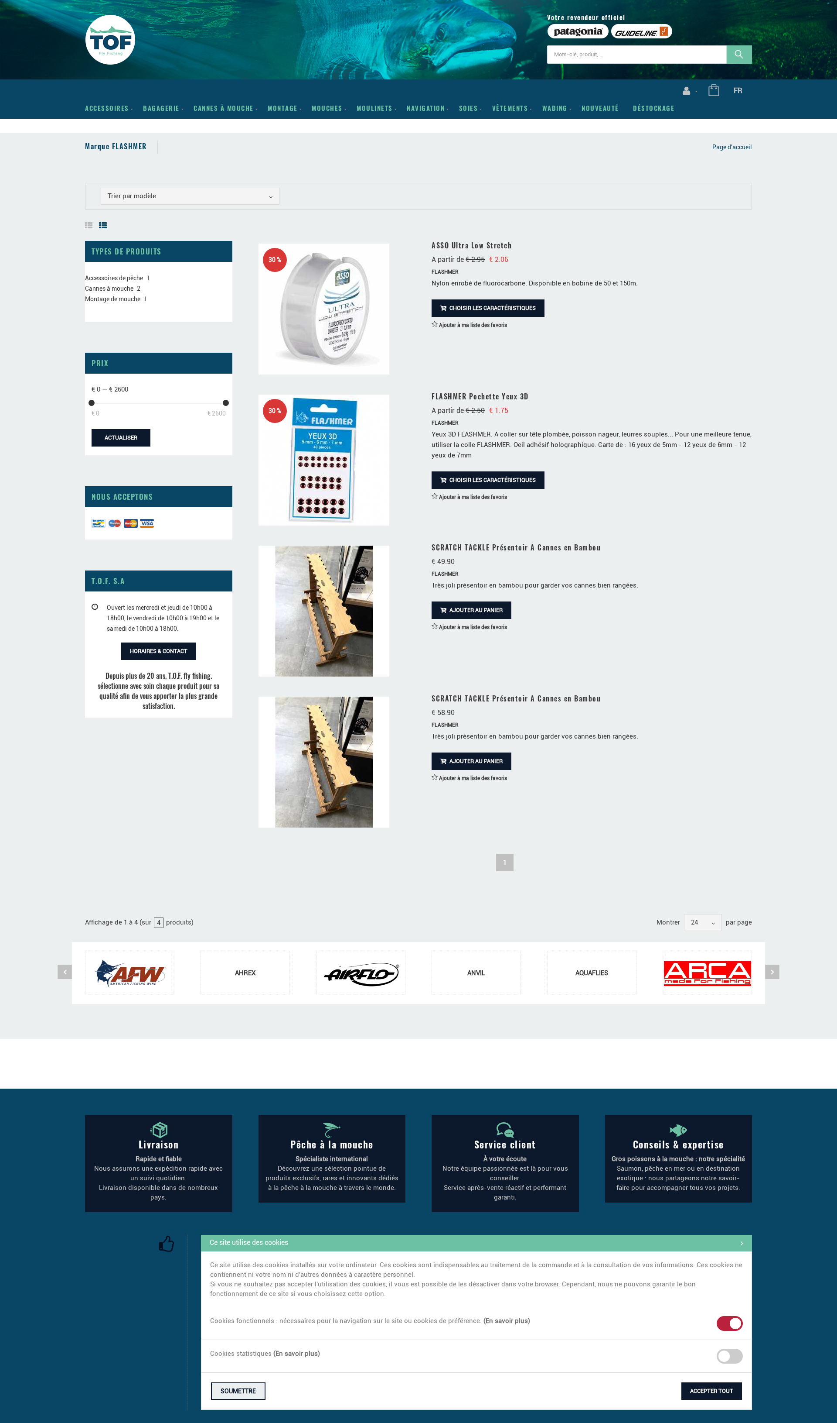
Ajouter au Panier (475, 610)
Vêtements (510, 108)
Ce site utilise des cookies (249, 1242)
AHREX (245, 973)
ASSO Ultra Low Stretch (472, 245)
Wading (555, 108)
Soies (468, 108)
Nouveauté (600, 108)
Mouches (327, 108)
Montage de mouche (112, 299)
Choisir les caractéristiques (492, 308)
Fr (738, 90)
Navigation (426, 108)
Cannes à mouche (224, 108)
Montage (283, 108)
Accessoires (107, 108)
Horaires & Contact (158, 651)
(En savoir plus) (506, 1321)
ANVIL (476, 973)
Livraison (159, 1144)
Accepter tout (711, 1391)
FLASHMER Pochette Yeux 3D (480, 396)
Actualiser (121, 437)
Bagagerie (161, 108)
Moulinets (375, 108)
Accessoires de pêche (114, 278)
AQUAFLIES (591, 973)
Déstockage (653, 108)
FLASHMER (445, 272)
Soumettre (238, 1391)
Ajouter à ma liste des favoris (472, 325)
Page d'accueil (732, 147)
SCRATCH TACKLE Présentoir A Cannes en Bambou (516, 547)
